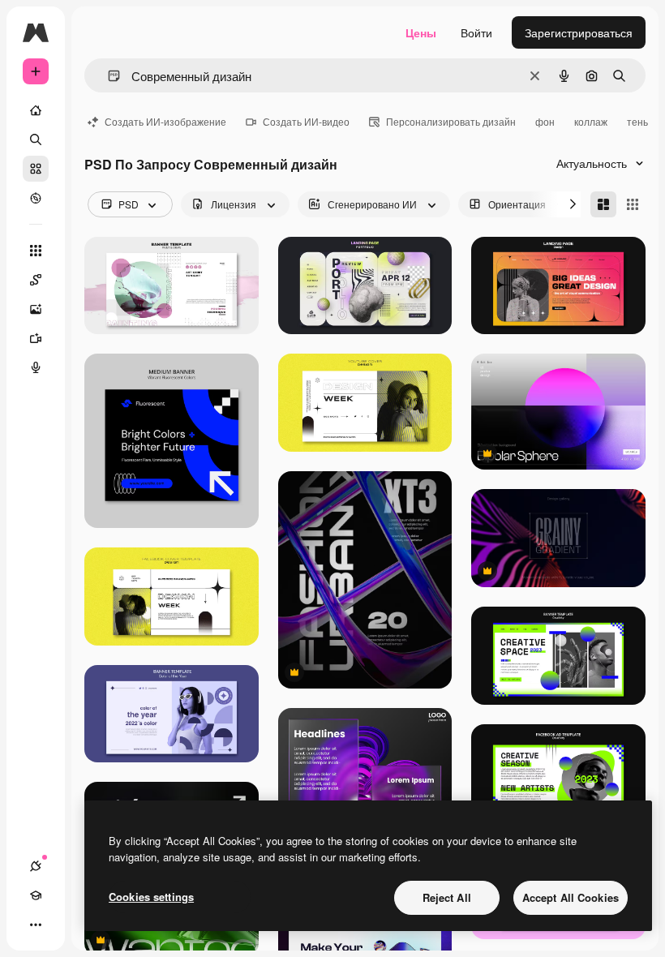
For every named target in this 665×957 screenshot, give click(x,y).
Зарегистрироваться (579, 32)
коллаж (590, 121)
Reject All (447, 897)
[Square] (633, 204)
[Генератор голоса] (36, 367)
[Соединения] (36, 866)
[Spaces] (36, 280)
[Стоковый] (36, 169)
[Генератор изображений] (36, 309)
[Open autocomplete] (107, 76)
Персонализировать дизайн (451, 121)
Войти (476, 32)
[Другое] (36, 925)
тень (637, 121)
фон (545, 121)
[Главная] (36, 110)
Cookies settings (151, 896)
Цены (420, 32)
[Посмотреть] (36, 198)
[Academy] (36, 895)
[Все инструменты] (36, 251)
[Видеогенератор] (36, 338)
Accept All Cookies (570, 897)
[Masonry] (603, 204)
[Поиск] (36, 139)
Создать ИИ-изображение (165, 121)
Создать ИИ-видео (306, 121)
